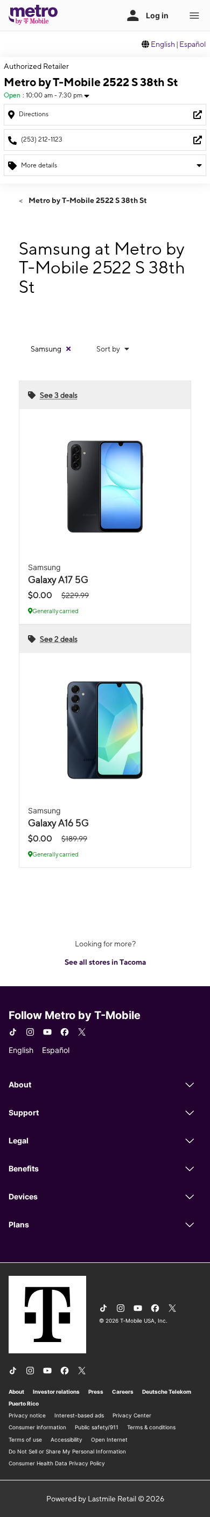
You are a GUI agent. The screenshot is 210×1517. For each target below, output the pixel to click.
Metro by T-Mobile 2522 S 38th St (87, 200)
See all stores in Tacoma (105, 962)
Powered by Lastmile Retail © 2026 (105, 1498)
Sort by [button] (109, 349)
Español (192, 44)
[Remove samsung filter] (68, 349)
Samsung (46, 349)
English (163, 44)
